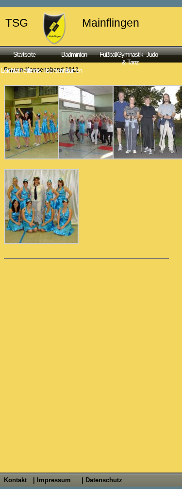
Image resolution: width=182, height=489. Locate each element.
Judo (152, 54)
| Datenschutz (102, 480)
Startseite (24, 54)
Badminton (74, 54)
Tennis (33, 70)
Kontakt (15, 480)
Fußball (107, 54)
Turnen (74, 70)
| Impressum (52, 480)
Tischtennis (53, 70)
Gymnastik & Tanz (130, 58)
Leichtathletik (13, 70)
